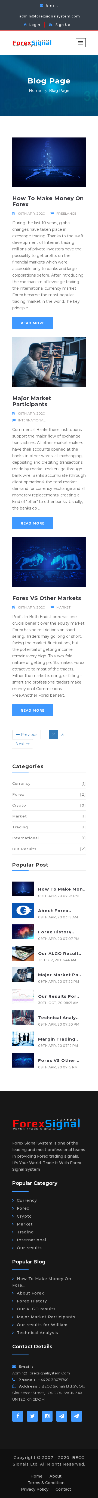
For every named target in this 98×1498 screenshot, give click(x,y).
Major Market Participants (31, 401)
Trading (49, 827)
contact (63, 1489)
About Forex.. (54, 910)
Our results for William (42, 1324)
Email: (49, 10)
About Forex (30, 1293)
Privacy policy (34, 1489)
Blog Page (59, 90)
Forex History (32, 1301)
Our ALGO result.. (59, 953)
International (31, 420)
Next (21, 743)
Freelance (66, 213)
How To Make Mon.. (61, 889)
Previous (28, 734)
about (56, 1476)
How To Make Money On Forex (48, 201)
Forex (49, 794)
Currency (49, 783)
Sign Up (63, 25)
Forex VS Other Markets (46, 598)
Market (63, 607)
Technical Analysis (37, 1332)
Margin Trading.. (58, 1039)
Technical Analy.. (58, 1017)
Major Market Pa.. (59, 974)
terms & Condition (46, 1482)
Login (34, 25)
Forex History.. (56, 931)
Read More (33, 323)
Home (35, 90)
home (36, 1476)
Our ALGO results (36, 1309)
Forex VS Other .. (58, 1060)
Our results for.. (58, 996)
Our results (49, 849)
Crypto (49, 805)
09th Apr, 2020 (31, 213)
